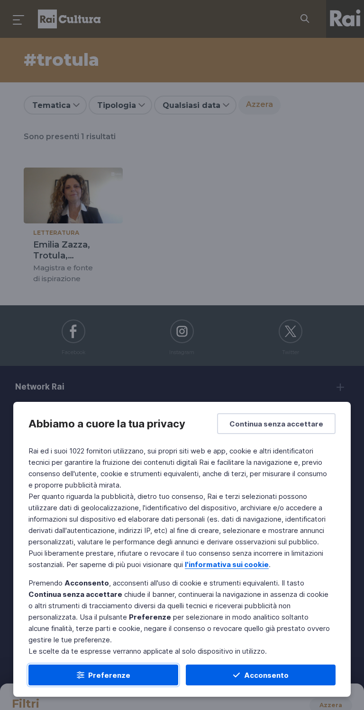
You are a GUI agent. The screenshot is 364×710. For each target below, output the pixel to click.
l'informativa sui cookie (227, 564)
